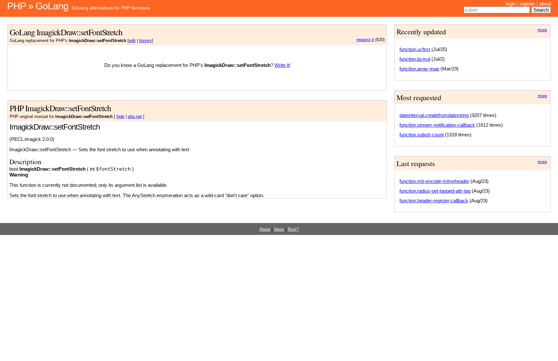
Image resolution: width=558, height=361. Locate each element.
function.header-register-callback (433, 200)
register (527, 3)
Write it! (282, 65)
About (264, 229)
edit (132, 40)
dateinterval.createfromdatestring (434, 115)
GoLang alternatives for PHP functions (111, 7)
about (545, 3)
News (279, 229)
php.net (135, 116)
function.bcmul (414, 59)
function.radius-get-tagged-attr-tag (434, 191)
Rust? (293, 229)
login (511, 3)
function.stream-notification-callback (437, 125)
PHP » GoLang (37, 6)
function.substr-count (421, 134)
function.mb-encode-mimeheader (434, 181)
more (542, 30)
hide (120, 116)
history (145, 40)
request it (365, 39)
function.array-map (419, 68)
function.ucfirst (414, 49)
